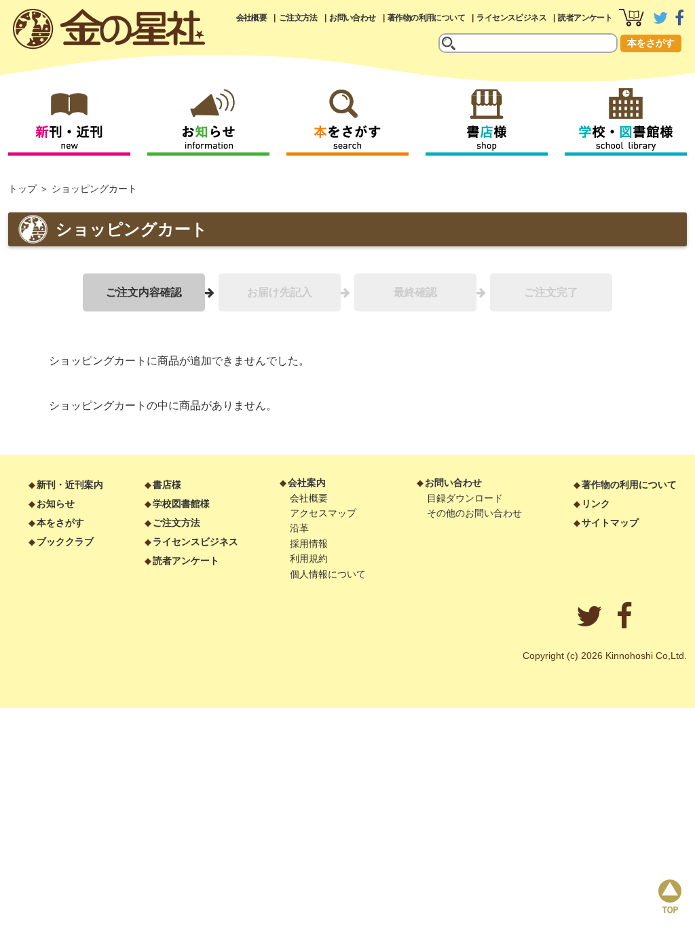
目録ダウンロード (465, 498)
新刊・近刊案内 (70, 484)
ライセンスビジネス (511, 17)
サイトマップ (610, 522)
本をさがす (651, 42)
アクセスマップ (323, 513)
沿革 (299, 528)
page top (669, 896)
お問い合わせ (352, 17)
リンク (596, 503)
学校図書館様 (181, 503)
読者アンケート (585, 17)
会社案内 (307, 482)
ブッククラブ (65, 541)
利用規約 (309, 558)
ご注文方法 (298, 17)
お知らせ (56, 503)
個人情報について (328, 574)
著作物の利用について (426, 17)
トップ (22, 188)
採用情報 (309, 543)
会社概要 (251, 17)
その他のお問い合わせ (474, 513)
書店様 (167, 484)
